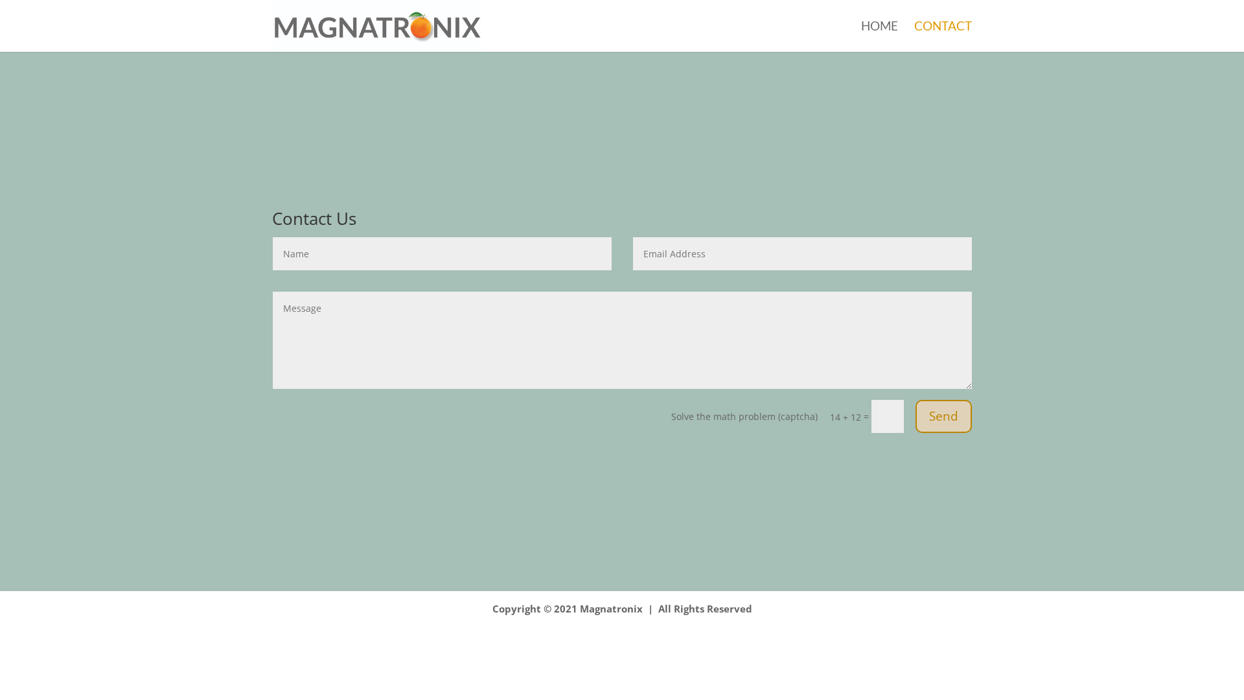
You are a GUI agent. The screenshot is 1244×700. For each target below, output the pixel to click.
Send (943, 416)
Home (879, 27)
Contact (943, 27)
